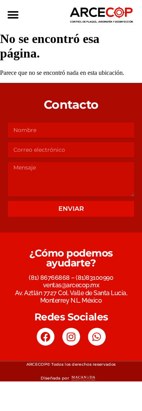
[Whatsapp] (97, 337)
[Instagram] (71, 337)
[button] (13, 15)
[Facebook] (45, 337)
